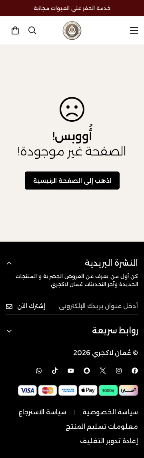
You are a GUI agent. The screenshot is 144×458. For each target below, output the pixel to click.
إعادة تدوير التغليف (109, 441)
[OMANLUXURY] (72, 30)
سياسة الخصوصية (110, 412)
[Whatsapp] (39, 370)
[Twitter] (103, 370)
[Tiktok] (55, 370)
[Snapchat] (87, 370)
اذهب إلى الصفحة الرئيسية (72, 180)
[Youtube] (71, 370)
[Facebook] (135, 370)
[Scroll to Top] (130, 416)
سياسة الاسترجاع (42, 412)
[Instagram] (119, 370)
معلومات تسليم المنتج (102, 426)
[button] (15, 30)
